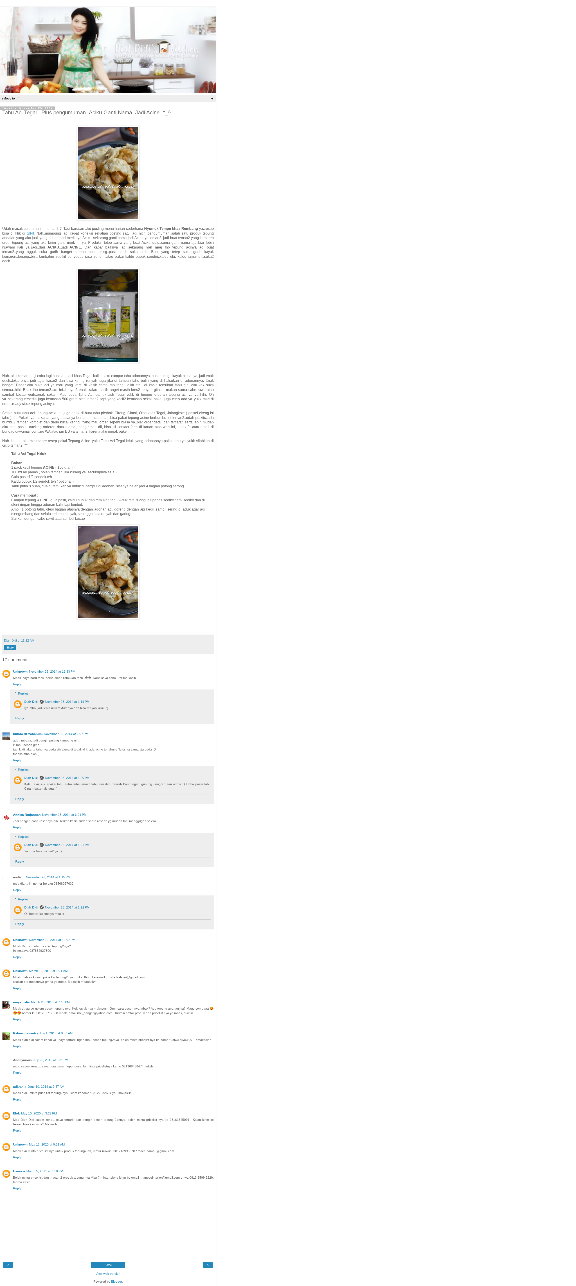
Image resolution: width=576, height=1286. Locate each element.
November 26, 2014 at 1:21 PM (67, 845)
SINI (30, 233)
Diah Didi (31, 701)
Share (10, 647)
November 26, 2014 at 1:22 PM (67, 907)
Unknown (20, 671)
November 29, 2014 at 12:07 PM (52, 940)
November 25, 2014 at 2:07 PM (66, 734)
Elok (16, 1113)
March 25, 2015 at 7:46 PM (50, 1002)
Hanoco (19, 1171)
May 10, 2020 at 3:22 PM (39, 1113)
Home (108, 1265)
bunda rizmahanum (28, 734)
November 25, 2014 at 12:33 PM (52, 671)
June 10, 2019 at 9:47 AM (46, 1086)
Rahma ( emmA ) (25, 1033)
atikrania (19, 1086)
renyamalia (21, 1002)
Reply (17, 684)
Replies (23, 693)
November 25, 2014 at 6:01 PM (64, 814)
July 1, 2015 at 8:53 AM (56, 1033)
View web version (108, 1273)
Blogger (116, 1281)
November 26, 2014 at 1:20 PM (67, 778)
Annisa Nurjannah (27, 814)
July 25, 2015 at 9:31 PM (50, 1060)
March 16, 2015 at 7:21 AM (48, 971)
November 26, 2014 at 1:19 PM (67, 701)
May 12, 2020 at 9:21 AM (47, 1144)
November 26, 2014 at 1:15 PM (48, 877)
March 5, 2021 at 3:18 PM (44, 1171)
